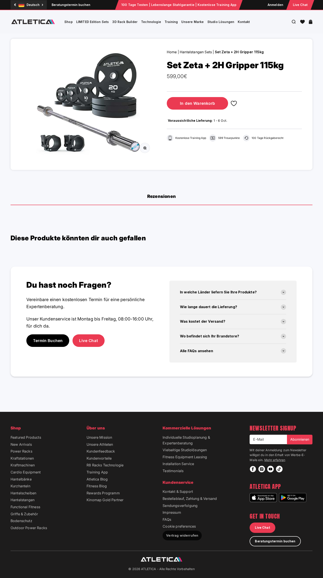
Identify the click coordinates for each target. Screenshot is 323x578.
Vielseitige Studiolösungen (185, 450)
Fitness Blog (97, 486)
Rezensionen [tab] (161, 196)
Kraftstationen (22, 458)
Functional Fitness (25, 507)
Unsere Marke (192, 22)
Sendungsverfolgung (180, 505)
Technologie (151, 22)
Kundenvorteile (99, 458)
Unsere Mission (99, 437)
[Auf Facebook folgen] (253, 469)
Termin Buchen (48, 340)
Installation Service (178, 464)
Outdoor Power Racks (29, 528)
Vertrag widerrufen (182, 535)
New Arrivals (21, 444)
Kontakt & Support (178, 491)
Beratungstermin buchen (71, 5)
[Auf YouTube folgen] (270, 469)
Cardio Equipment (26, 472)
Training (171, 22)
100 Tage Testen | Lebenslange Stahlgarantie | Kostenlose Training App (178, 5)
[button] (302, 22)
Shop (68, 22)
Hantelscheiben (23, 493)
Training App (97, 472)
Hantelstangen (22, 500)
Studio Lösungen (220, 22)
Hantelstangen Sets (196, 52)
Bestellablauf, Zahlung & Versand (190, 498)
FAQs (167, 519)
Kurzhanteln (20, 486)
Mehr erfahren (274, 460)
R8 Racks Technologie (105, 465)
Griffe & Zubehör (24, 514)
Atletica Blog (97, 479)
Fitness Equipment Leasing (185, 457)
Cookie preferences (179, 526)
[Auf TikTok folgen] (279, 469)
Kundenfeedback (101, 451)
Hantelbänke (21, 479)
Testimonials (173, 471)
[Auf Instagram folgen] (261, 469)
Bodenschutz (21, 521)
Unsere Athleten (100, 444)
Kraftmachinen (23, 465)
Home (172, 52)
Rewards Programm (103, 493)
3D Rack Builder (125, 22)
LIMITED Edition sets (92, 22)
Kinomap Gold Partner (105, 500)
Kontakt (244, 22)
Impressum (172, 512)
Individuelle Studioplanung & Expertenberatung (186, 440)
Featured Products (26, 437)
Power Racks (21, 451)
